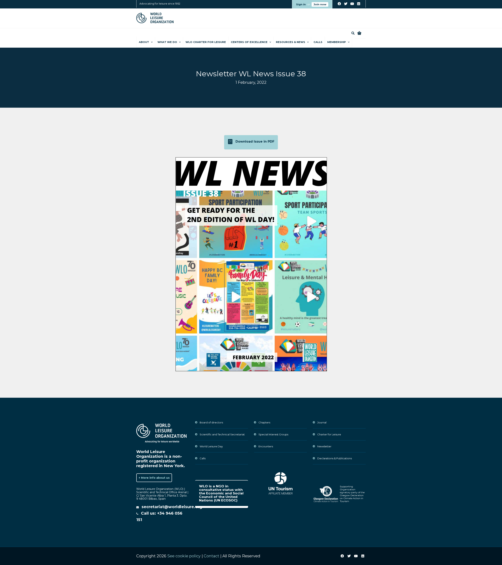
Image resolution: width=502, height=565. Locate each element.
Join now (320, 4)
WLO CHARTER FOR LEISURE (206, 42)
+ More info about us (154, 477)
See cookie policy (184, 556)
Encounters (265, 446)
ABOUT (144, 42)
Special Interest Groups (273, 434)
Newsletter (324, 446)
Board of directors (211, 422)
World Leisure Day (211, 446)
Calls (318, 42)
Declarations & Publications (334, 458)
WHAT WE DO (167, 42)
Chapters (264, 422)
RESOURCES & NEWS (290, 42)
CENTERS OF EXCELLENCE (249, 42)
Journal (321, 422)
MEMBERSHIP (336, 42)
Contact (211, 556)
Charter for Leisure (329, 434)
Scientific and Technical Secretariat (222, 434)
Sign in (301, 4)
